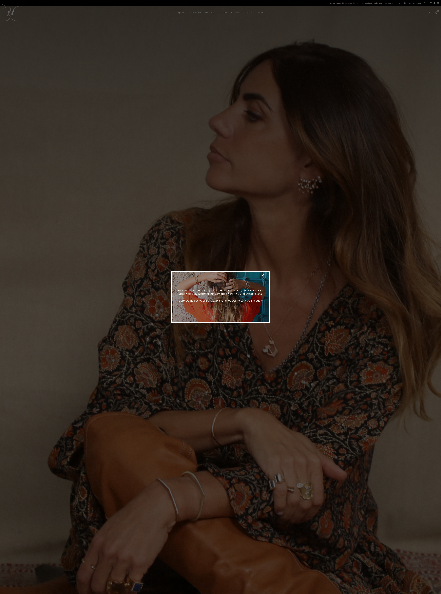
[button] (263, 274)
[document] (220, 297)
